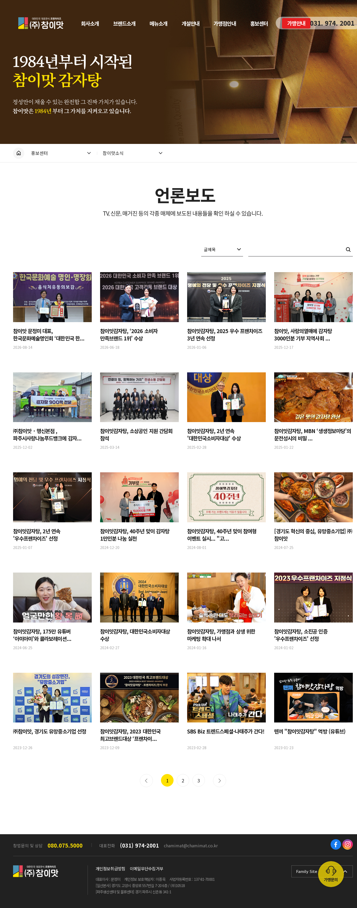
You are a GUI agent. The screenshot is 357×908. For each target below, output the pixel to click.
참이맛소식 (113, 153)
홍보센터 (39, 153)
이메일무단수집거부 (146, 868)
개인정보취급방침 (110, 868)
